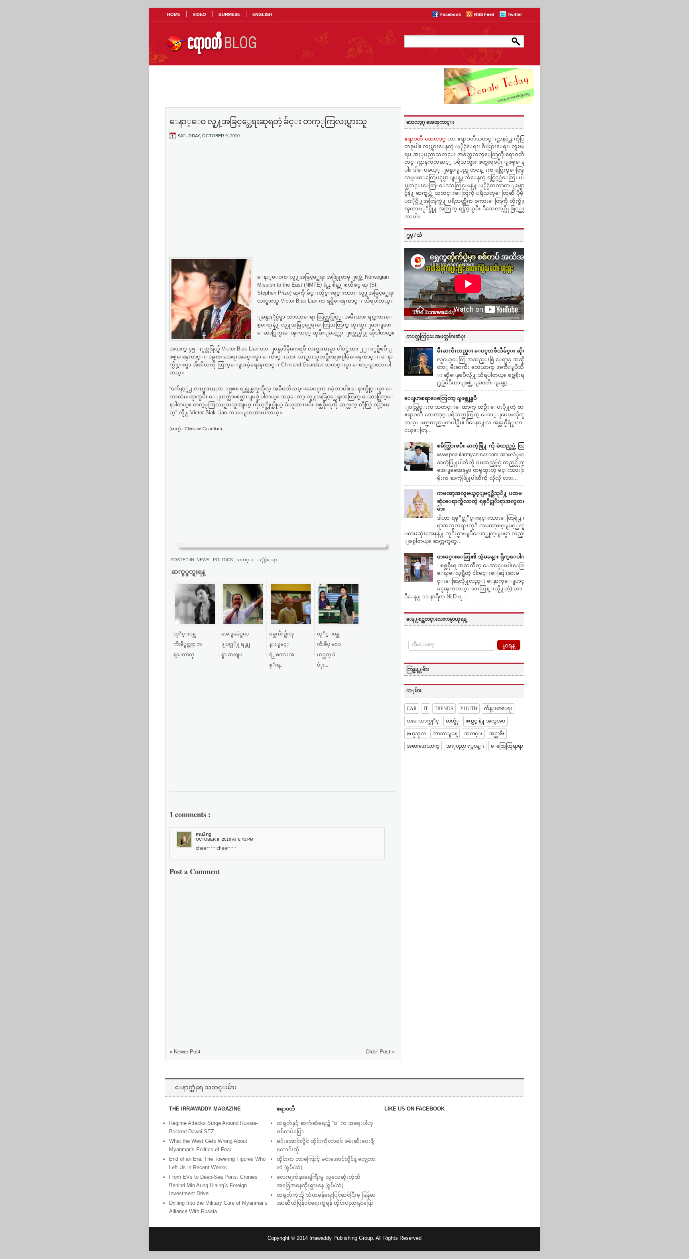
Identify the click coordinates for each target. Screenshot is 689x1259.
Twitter (515, 14)
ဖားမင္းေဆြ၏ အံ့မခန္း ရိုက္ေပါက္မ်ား (484, 557)
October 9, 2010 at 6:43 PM (224, 839)
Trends (444, 708)
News (204, 559)
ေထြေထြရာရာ (507, 746)
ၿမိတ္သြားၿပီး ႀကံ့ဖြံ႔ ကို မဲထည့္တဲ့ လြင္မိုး (484, 446)
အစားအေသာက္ (423, 746)
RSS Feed (485, 14)
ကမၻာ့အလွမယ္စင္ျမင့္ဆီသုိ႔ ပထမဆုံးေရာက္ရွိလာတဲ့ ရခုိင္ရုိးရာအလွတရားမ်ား (484, 501)
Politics (223, 559)
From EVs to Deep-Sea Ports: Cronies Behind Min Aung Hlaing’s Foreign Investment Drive (213, 1185)
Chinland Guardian (302, 365)
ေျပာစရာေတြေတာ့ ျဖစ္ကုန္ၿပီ (440, 398)
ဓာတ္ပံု (452, 721)
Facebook (451, 14)
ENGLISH (262, 14)
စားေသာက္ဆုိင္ (423, 721)
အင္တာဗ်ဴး (496, 733)
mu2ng (203, 834)
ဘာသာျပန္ (445, 733)
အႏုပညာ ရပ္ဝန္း (465, 746)
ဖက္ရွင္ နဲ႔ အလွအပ (485, 721)
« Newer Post (185, 1052)
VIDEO (199, 14)
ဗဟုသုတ (416, 733)
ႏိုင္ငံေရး (270, 559)
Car (412, 708)
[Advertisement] (282, 205)
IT (425, 708)
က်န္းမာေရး (498, 708)
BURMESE (229, 14)
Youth (468, 708)
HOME (173, 14)
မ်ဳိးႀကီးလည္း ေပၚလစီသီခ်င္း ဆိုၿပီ (483, 351)
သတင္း (245, 559)
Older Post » (380, 1052)
